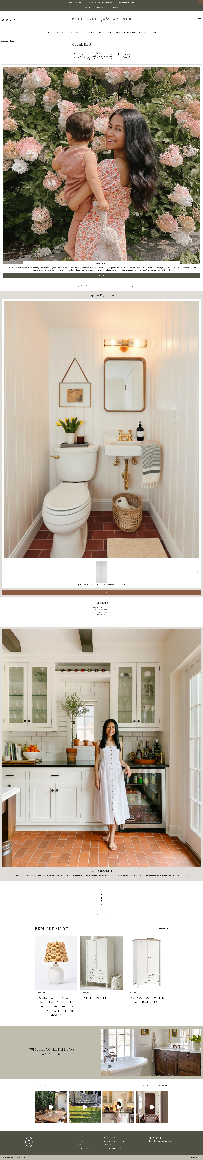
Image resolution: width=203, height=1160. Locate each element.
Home (49, 32)
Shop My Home (94, 32)
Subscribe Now (128, 2)
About (87, 7)
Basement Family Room (101, 607)
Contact (80, 1141)
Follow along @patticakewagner (155, 1085)
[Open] (51, 1107)
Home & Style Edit (147, 32)
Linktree (81, 1145)
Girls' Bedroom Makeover (101, 612)
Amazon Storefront (125, 32)
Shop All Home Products (115, 1141)
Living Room (101, 617)
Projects (80, 32)
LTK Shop (108, 32)
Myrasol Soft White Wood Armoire (147, 1000)
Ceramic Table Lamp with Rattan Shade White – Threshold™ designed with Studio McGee (55, 1006)
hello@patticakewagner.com (161, 1141)
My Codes (60, 32)
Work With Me (100, 7)
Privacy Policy (83, 1148)
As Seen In (114, 7)
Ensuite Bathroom (101, 609)
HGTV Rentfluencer (113, 1148)
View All (162, 928)
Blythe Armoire (93, 997)
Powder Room (102, 614)
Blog (70, 32)
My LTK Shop (109, 1145)
